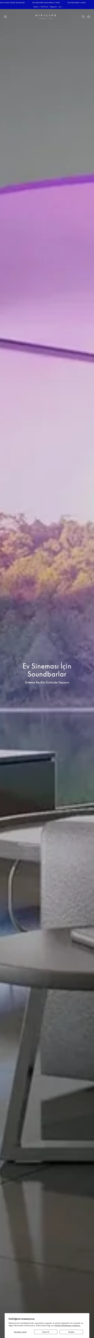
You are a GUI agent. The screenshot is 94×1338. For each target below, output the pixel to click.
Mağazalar (53, 6)
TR (60, 7)
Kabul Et (45, 1332)
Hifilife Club (44, 6)
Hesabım (36, 6)
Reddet (71, 1332)
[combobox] (61, 7)
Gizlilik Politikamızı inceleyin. (67, 1325)
